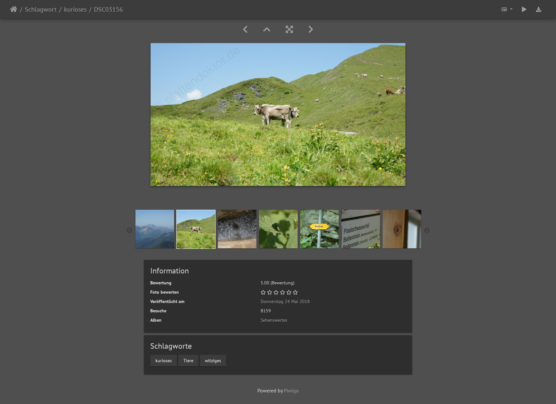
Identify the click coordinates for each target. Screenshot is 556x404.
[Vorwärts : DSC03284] (311, 29)
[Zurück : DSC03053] (245, 29)
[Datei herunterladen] (538, 9)
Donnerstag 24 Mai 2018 (285, 301)
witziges (213, 360)
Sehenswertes (274, 320)
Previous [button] (129, 230)
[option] (154, 229)
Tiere (188, 360)
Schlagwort (41, 9)
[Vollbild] (289, 29)
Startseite (13, 9)
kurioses (75, 9)
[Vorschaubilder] (266, 29)
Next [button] (427, 230)
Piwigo (291, 390)
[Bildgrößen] (507, 9)
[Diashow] (524, 9)
